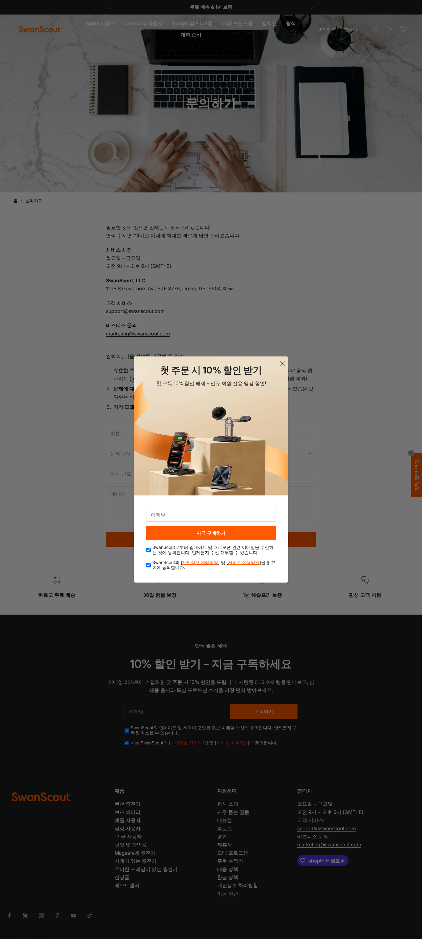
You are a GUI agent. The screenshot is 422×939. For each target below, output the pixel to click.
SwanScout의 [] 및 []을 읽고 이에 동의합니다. (213, 565)
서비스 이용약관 (244, 562)
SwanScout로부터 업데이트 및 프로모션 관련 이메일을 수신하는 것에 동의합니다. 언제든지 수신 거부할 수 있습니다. (212, 550)
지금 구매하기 (211, 533)
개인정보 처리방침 (200, 562)
